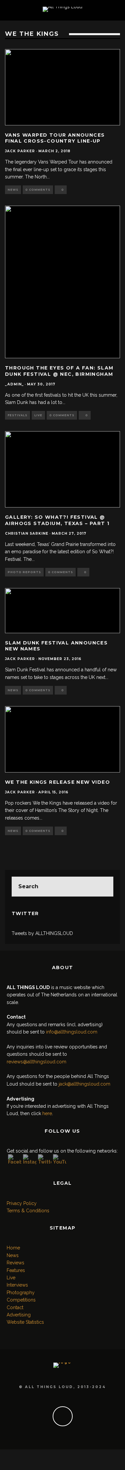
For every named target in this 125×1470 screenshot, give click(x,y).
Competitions (21, 1300)
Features (16, 1270)
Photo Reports (24, 572)
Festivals (17, 415)
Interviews (17, 1285)
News (13, 189)
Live (38, 415)
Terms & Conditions (28, 1210)
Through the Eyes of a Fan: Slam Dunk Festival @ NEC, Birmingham (59, 371)
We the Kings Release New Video (57, 782)
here (47, 1113)
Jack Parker (20, 151)
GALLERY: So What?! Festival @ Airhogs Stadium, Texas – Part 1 (57, 520)
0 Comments (37, 189)
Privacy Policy (22, 1203)
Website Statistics (25, 1322)
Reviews (15, 1262)
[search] (103, 887)
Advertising (19, 1314)
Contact (15, 1307)
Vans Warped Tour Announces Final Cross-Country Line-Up (55, 138)
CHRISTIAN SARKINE (26, 533)
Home (13, 1247)
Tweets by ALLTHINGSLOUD (42, 933)
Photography (21, 1292)
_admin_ (14, 384)
